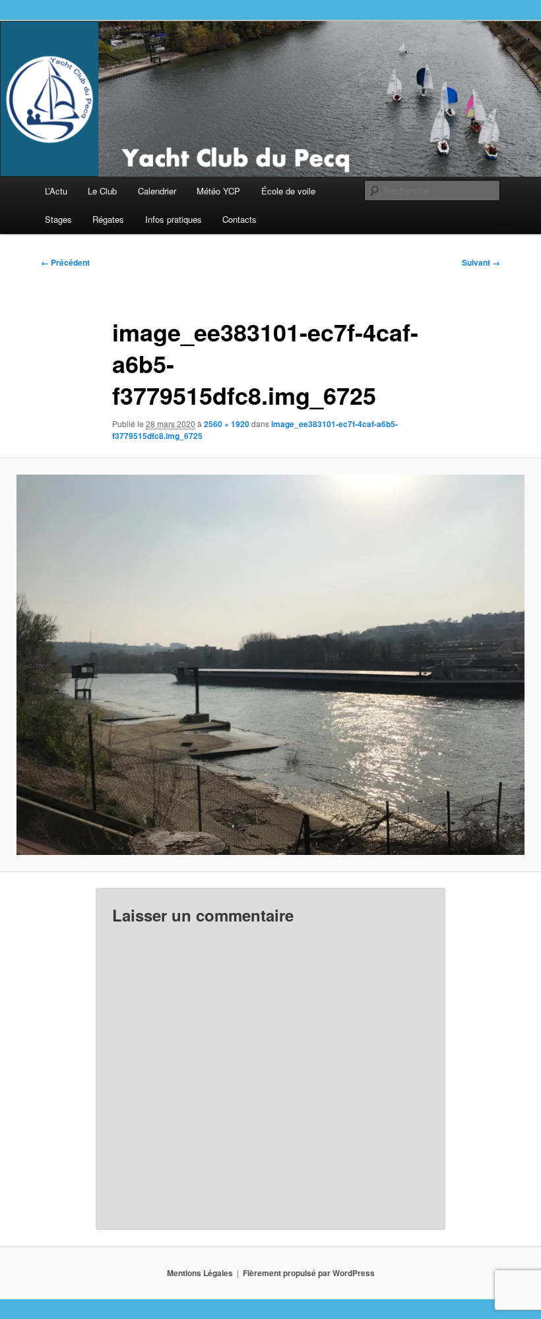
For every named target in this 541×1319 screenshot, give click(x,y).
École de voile (288, 191)
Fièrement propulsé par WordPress (309, 1273)
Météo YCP (218, 191)
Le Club (102, 191)
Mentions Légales (200, 1273)
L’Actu (56, 191)
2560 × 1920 (226, 424)
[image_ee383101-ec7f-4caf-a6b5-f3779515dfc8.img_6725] (270, 665)
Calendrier (157, 191)
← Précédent (65, 262)
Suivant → (481, 262)
